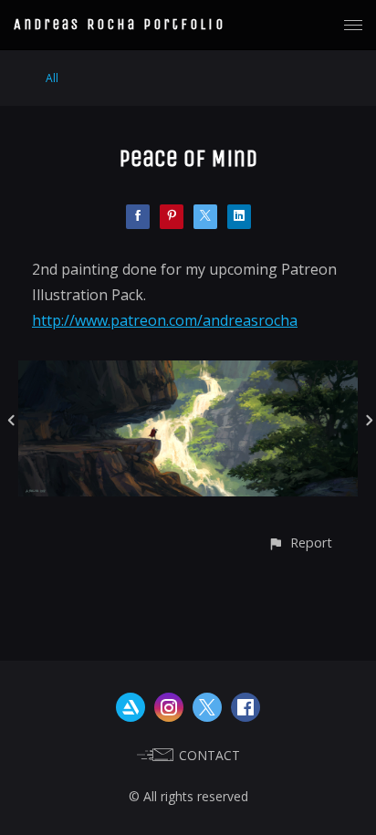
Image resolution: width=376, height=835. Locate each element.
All (52, 78)
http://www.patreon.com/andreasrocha (165, 320)
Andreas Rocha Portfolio (119, 24)
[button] (299, 542)
